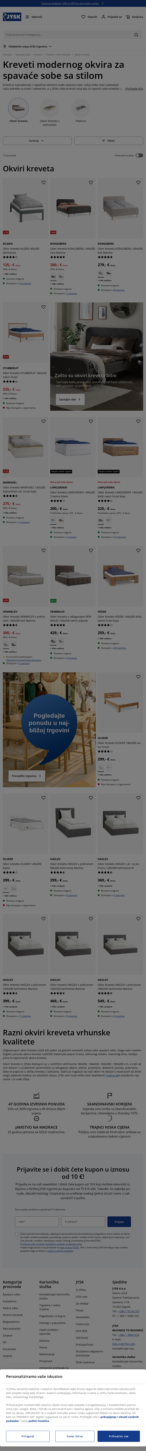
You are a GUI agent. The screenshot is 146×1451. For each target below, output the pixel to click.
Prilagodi (27, 1436)
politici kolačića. (39, 1421)
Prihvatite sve (119, 1436)
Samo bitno (75, 1436)
